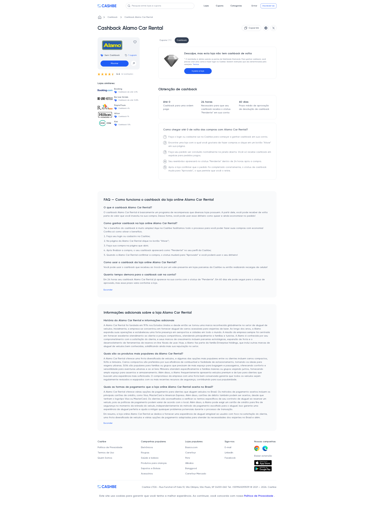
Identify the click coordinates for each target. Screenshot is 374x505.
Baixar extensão (263, 456)
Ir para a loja (198, 71)
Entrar (254, 6)
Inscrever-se (269, 6)
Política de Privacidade (259, 496)
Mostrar (114, 63)
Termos (196, 64)
